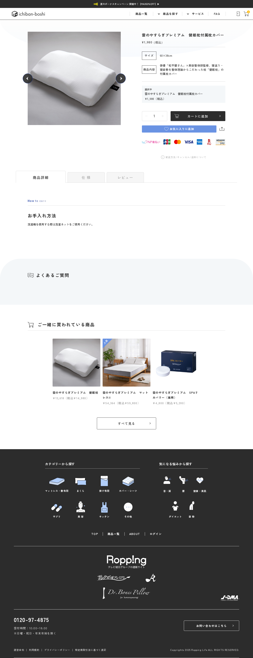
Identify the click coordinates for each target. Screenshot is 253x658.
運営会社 (19, 649)
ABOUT (134, 534)
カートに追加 (197, 116)
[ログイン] (238, 14)
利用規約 (34, 649)
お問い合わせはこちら (211, 626)
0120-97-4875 (31, 620)
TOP (94, 534)
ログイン (156, 534)
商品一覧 (141, 14)
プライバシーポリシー (57, 649)
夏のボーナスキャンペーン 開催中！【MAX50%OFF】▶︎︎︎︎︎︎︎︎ (130, 4)
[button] (28, 78)
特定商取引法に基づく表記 (90, 649)
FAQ (217, 14)
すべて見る (126, 423)
